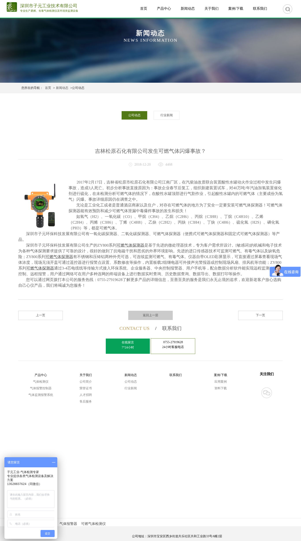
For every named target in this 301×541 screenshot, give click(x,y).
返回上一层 (150, 315)
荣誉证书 (86, 388)
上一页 (40, 315)
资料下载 (220, 388)
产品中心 (164, 8)
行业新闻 (166, 115)
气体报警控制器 (41, 388)
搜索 (287, 9)
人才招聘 (86, 395)
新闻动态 (188, 8)
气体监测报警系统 (40, 395)
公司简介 (86, 381)
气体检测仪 (40, 381)
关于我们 (211, 8)
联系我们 (260, 8)
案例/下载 (235, 8)
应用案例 (220, 381)
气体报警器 (68, 524)
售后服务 (86, 401)
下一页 (260, 315)
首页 (143, 8)
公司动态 (134, 115)
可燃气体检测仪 (93, 524)
